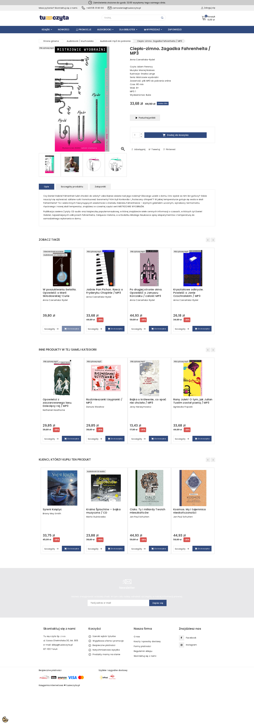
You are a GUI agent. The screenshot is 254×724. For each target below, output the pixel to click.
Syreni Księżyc (52, 509)
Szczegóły (50, 328)
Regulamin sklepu (143, 651)
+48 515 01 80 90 (95, 7)
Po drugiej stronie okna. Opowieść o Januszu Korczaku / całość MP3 (146, 293)
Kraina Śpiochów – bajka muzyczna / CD (103, 511)
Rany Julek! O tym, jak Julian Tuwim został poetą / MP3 (192, 401)
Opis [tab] (46, 186)
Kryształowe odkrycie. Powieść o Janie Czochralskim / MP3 (188, 293)
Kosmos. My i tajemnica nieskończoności (189, 511)
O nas (137, 636)
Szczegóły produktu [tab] (72, 186)
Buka (148, 94)
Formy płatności (142, 646)
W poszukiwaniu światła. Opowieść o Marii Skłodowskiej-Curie (59, 293)
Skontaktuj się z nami (145, 656)
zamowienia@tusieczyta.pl (126, 7)
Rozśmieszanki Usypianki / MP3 (104, 401)
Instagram (191, 644)
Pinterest (171, 149)
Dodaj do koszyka (176, 135)
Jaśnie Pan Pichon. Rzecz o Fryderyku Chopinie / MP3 (104, 291)
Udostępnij (139, 149)
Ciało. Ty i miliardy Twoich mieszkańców (147, 511)
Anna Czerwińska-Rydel (142, 59)
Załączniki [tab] (100, 186)
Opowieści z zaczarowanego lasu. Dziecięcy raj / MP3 (57, 403)
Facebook (191, 637)
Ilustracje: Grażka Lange (142, 73)
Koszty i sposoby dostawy (147, 641)
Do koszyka (73, 328)
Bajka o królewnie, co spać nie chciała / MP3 (148, 401)
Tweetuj (155, 149)
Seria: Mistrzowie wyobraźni (144, 77)
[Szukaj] (162, 18)
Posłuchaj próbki (147, 117)
